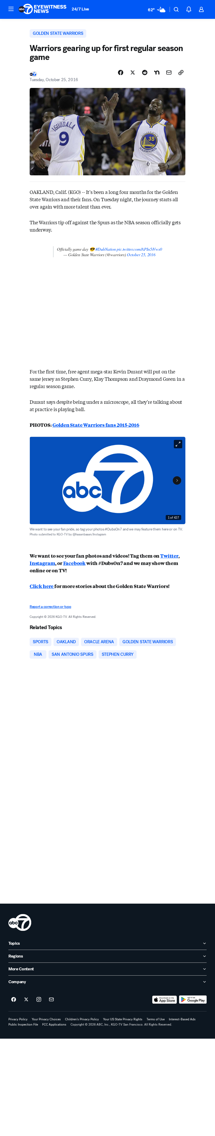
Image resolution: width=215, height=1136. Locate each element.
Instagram (42, 562)
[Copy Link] (180, 72)
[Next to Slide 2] (177, 480)
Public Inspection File (23, 1024)
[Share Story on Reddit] (144, 72)
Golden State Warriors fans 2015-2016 (95, 424)
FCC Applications (54, 1024)
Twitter (169, 555)
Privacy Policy (18, 1019)
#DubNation (105, 249)
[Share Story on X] (132, 72)
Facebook (74, 562)
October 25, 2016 (141, 254)
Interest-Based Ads (182, 1019)
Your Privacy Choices (46, 1019)
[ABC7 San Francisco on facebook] (13, 999)
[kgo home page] (19, 922)
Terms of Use (156, 1019)
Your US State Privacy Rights (122, 1019)
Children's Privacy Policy (82, 1019)
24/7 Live (80, 9)
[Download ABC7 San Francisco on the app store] (164, 999)
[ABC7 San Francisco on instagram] (39, 999)
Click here (42, 586)
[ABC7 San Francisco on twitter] (26, 999)
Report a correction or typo (50, 606)
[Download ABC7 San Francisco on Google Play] (193, 999)
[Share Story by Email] (168, 72)
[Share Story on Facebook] (120, 72)
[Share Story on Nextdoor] (156, 72)
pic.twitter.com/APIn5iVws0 (139, 249)
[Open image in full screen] (178, 444)
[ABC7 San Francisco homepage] (42, 9)
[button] (11, 9)
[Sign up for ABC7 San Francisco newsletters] (51, 999)
